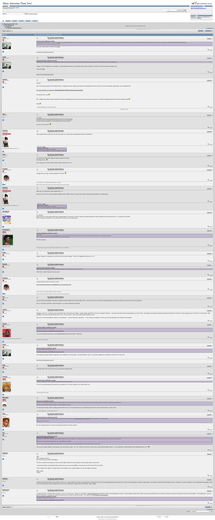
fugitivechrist (5, 489)
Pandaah (4, 264)
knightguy (5, 168)
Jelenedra (4, 130)
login (14, 7)
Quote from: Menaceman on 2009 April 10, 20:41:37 (46, 417)
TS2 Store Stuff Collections (14, 28)
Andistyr (4, 309)
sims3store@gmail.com (93, 493)
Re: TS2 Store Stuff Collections (56, 37)
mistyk (4, 37)
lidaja (3, 413)
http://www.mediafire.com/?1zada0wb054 (82, 418)
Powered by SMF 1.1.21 (101, 516)
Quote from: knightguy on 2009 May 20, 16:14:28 (46, 327)
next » (212, 28)
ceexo (3, 114)
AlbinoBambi (5, 211)
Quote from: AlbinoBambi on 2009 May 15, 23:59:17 (46, 233)
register (17, 7)
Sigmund (4, 376)
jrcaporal (4, 79)
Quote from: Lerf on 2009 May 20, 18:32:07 (45, 401)
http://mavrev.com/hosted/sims (100, 495)
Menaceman (5, 397)
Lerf (3, 296)
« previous (208, 28)
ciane (3, 365)
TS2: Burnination (9, 25)
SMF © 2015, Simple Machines (113, 516)
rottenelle (4, 478)
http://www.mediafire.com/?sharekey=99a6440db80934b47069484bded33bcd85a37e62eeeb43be (59, 90)
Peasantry (8, 26)
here (59, 46)
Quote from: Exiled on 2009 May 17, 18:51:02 (45, 267)
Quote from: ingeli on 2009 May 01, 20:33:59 (45, 41)
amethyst (199, 18)
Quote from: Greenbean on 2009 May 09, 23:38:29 (46, 60)
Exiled (4, 252)
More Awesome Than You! (11, 24)
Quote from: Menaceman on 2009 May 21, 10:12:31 (46, 436)
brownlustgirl (5, 229)
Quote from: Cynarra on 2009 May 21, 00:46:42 (46, 380)
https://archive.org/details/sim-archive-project (45, 52)
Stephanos (5, 453)
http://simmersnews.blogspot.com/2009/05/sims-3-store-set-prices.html (53, 284)
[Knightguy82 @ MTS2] (5, 294)
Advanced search (33, 13)
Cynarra (4, 323)
